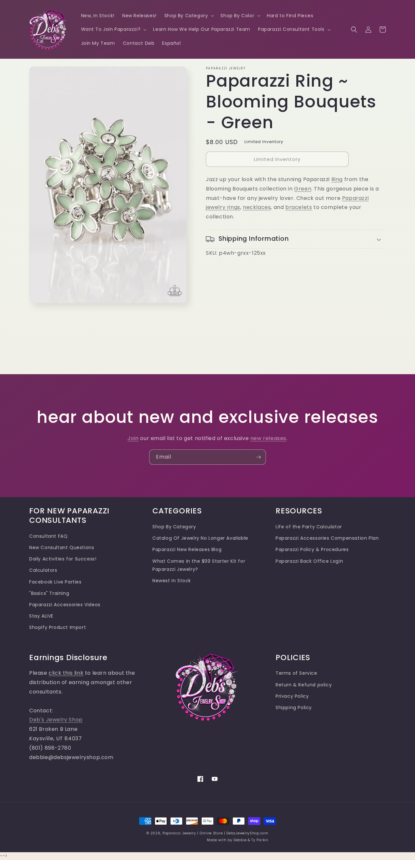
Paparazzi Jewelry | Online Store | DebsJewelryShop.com (215, 833)
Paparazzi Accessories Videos (65, 604)
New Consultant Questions (61, 547)
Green (302, 188)
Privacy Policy (292, 696)
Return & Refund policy (304, 685)
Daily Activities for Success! (62, 559)
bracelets (298, 207)
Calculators (43, 570)
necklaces (257, 207)
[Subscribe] (258, 457)
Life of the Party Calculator (309, 526)
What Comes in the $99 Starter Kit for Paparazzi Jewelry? (198, 565)
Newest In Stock (171, 580)
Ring (337, 179)
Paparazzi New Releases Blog (186, 549)
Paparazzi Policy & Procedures (312, 549)
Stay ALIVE (41, 616)
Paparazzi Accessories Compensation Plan (327, 538)
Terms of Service (296, 673)
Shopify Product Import (57, 627)
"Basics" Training (49, 593)
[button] (188, 15)
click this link (66, 673)
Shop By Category (174, 526)
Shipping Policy (294, 707)
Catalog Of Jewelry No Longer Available (200, 538)
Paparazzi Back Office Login (309, 561)
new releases (268, 438)
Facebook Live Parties (55, 582)
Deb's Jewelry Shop (56, 719)
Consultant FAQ (48, 536)
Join (132, 438)
